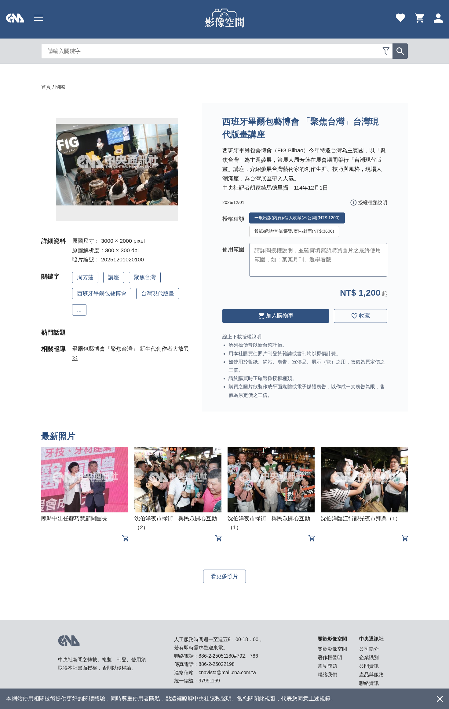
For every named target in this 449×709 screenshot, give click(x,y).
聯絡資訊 (369, 683)
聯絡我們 (327, 674)
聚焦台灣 (145, 277)
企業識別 (369, 657)
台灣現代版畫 (157, 293)
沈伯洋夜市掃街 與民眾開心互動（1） (269, 523)
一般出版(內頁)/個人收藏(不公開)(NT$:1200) (297, 217)
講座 (113, 277)
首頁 (46, 87)
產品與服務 (371, 674)
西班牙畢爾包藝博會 (101, 293)
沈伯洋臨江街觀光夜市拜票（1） (361, 518)
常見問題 (327, 666)
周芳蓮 (85, 277)
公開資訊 (369, 666)
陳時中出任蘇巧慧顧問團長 (74, 518)
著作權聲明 (330, 657)
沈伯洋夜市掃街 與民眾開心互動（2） (175, 523)
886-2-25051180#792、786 (228, 656)
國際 (60, 87)
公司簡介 (369, 649)
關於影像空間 (332, 649)
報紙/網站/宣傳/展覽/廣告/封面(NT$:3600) (294, 231)
